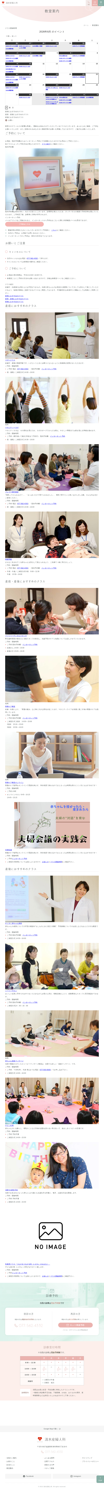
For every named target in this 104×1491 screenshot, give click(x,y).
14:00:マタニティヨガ (51, 46)
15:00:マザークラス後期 (65, 61)
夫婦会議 (8, 850)
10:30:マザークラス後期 (12, 58)
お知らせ (45, 862)
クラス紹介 (46, 144)
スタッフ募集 (49, 1468)
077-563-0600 (45, 1070)
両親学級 (8, 559)
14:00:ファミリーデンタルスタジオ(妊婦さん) (52, 98)
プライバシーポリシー (90, 1461)
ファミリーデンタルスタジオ (16, 636)
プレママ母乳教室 (11, 492)
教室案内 (9, 1468)
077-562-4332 (32, 258)
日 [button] (13, 107)
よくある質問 (49, 1458)
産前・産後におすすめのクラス (17, 299)
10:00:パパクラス (10, 55)
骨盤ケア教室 (10, 706)
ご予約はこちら (24, 224)
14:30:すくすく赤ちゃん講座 (52, 88)
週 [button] (9, 107)
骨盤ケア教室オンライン (14, 782)
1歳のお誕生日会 (11, 1190)
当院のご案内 (11, 1458)
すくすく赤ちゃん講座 (13, 923)
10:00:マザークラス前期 (12, 46)
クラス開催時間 (56, 862)
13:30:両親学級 (9, 48)
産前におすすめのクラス (14, 296)
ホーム (86, 25)
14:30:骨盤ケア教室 (37, 46)
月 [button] (6, 107)
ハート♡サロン (11, 991)
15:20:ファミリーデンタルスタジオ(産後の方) (52, 102)
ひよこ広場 (9, 1125)
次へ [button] (13, 36)
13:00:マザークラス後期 (65, 58)
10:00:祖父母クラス (11, 69)
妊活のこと (10, 1465)
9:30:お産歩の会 (63, 55)
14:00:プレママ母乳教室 (79, 46)
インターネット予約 (48, 369)
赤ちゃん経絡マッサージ (14, 1061)
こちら (53, 230)
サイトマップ (87, 1458)
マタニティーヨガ (11, 427)
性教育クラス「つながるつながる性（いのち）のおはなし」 (27, 1264)
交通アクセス (49, 1461)
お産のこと (10, 1461)
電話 (89, 4)
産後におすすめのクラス (14, 302)
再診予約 (95, 4)
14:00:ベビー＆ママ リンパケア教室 (24, 46)
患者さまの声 (49, 1465)
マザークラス (10, 360)
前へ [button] (9, 36)
